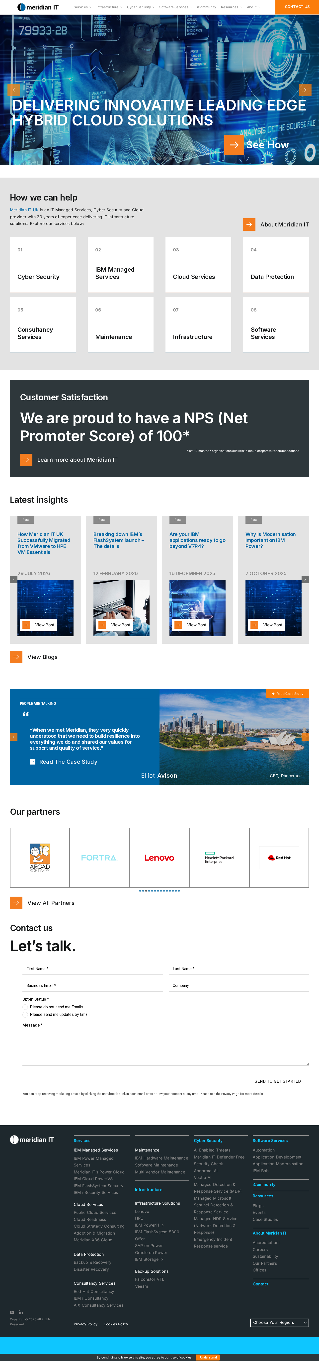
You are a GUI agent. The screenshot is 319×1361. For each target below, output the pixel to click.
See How (267, 145)
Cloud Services (88, 1210)
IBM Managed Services (96, 1155)
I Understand (208, 1357)
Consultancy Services (94, 1289)
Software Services (270, 1146)
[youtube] (12, 1318)
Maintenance (147, 1155)
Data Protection (89, 1260)
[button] (13, 579)
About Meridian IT (270, 1239)
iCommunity (264, 1190)
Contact (260, 1289)
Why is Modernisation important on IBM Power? (270, 540)
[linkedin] (21, 1318)
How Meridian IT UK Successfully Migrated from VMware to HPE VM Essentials (43, 543)
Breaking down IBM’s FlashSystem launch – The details (118, 540)
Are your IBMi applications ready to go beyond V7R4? (197, 540)
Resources (263, 1201)
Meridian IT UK (24, 209)
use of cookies (180, 1357)
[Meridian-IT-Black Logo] (38, 5)
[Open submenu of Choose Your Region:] (305, 1329)
